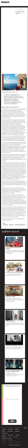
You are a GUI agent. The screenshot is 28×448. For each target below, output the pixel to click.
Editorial (3, 435)
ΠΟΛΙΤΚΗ (5, 224)
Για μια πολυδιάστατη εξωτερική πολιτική (13, 248)
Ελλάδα (3, 431)
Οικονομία (10, 429)
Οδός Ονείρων (10, 435)
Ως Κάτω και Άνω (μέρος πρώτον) (14, 345)
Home (16, 8)
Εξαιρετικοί (4, 436)
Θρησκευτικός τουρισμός (7, 438)
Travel (10, 436)
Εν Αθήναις (17, 435)
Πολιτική (20, 8)
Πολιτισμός (4, 433)
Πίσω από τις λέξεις (10, 296)
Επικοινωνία (4, 442)
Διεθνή (16, 429)
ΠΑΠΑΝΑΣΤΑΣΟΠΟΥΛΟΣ (20, 224)
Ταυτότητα (4, 440)
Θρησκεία (17, 431)
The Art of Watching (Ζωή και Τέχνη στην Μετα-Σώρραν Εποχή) (14, 370)
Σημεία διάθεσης (11, 440)
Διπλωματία (10, 431)
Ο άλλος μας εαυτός (10, 321)
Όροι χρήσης (17, 442)
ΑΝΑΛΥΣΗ (11, 224)
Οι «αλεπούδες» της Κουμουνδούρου (14, 272)
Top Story (15, 436)
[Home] (5, 2)
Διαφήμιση (11, 442)
